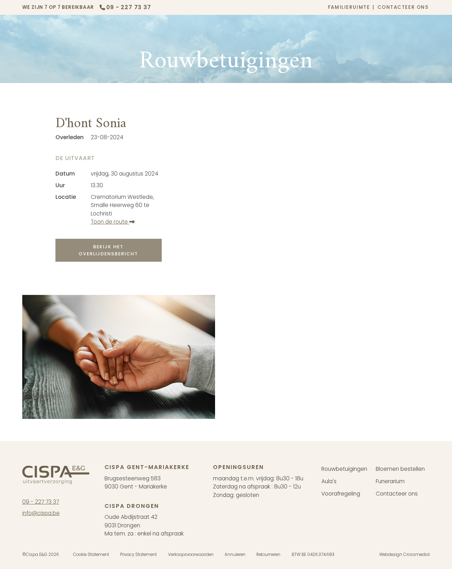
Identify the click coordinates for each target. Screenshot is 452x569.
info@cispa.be (41, 513)
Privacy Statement (138, 554)
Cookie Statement (91, 554)
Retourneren (268, 554)
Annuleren (235, 554)
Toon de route (110, 221)
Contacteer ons (403, 7)
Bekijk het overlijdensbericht (108, 250)
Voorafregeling (340, 494)
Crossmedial (416, 554)
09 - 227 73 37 (40, 501)
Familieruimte (349, 7)
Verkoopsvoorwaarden (191, 554)
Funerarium (390, 481)
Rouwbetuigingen (344, 469)
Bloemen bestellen (400, 469)
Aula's (329, 481)
